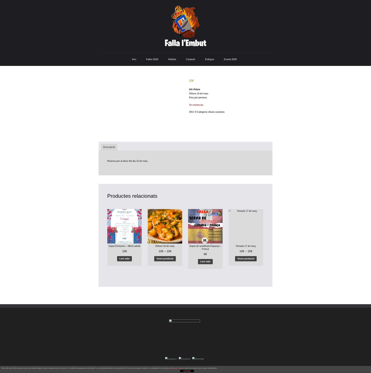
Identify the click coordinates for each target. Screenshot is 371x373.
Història (172, 59)
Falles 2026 (152, 59)
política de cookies (176, 368)
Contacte (190, 59)
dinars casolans (216, 112)
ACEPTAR (187, 371)
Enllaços (209, 59)
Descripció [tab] (109, 147)
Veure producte (165, 258)
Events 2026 (230, 59)
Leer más (124, 258)
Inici (134, 59)
